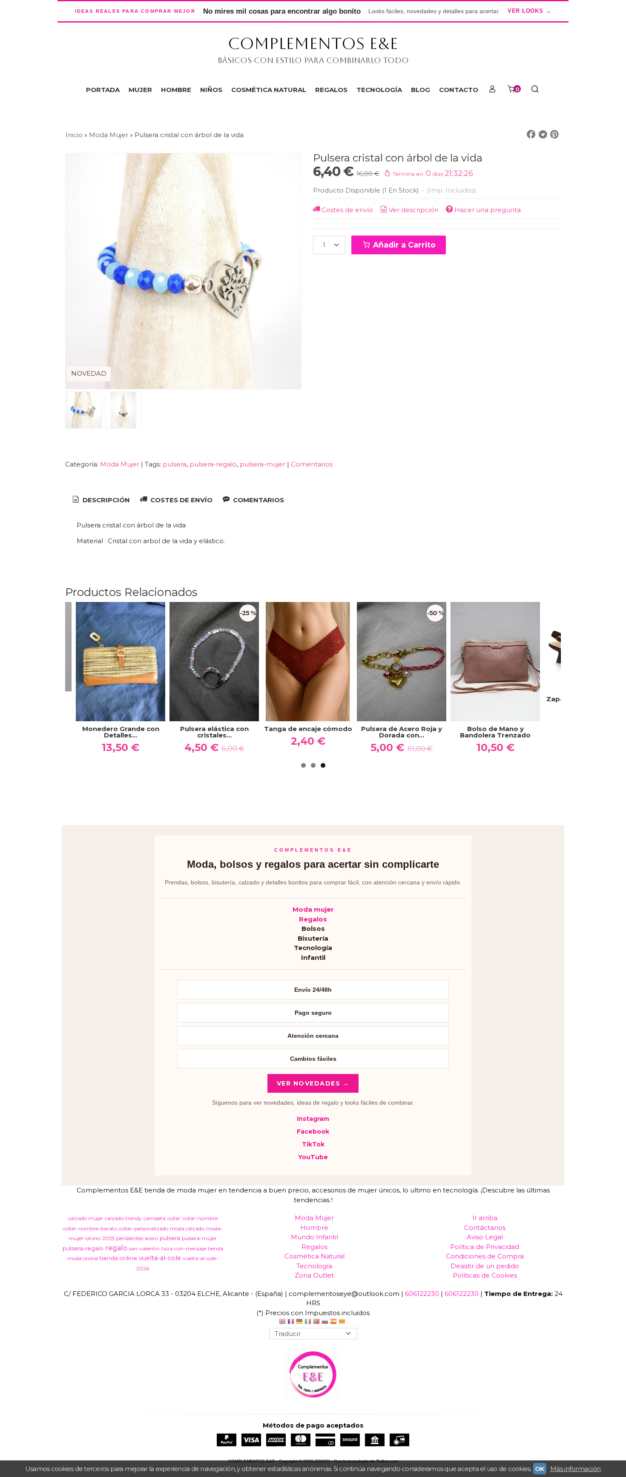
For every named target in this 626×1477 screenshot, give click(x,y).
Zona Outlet (314, 1275)
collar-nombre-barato (90, 1228)
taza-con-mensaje (183, 1248)
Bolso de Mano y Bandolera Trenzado (352, 732)
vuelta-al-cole (160, 1258)
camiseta (155, 1218)
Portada (103, 90)
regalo (116, 1248)
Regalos (313, 919)
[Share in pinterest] (554, 134)
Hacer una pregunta (487, 210)
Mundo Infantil (314, 1237)
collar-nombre (200, 1218)
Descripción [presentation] (105, 500)
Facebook (313, 1131)
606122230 (422, 1294)
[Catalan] (343, 1322)
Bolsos (313, 928)
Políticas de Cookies (485, 1275)
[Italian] (307, 1322)
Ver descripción (414, 210)
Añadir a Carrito (403, 244)
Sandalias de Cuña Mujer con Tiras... (540, 702)
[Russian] (325, 1322)
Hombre (314, 1228)
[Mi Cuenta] (492, 90)
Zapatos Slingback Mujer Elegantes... (446, 702)
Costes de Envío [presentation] (180, 500)
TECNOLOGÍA (379, 90)
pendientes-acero (137, 1238)
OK (540, 1469)
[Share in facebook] (531, 134)
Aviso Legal (485, 1237)
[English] (282, 1322)
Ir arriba (484, 1218)
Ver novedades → (313, 1083)
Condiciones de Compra (485, 1256)
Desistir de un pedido (485, 1266)
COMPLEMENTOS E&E (313, 43)
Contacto (458, 90)
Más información (575, 1469)
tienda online (118, 1258)
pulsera (175, 464)
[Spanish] (333, 1322)
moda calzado (187, 1228)
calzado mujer (85, 1218)
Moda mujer (313, 909)
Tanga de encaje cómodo (165, 729)
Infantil (313, 957)
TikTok (313, 1144)
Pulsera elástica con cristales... (71, 732)
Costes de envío (347, 210)
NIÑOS (211, 90)
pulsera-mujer (262, 464)
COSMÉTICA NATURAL (268, 90)
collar (174, 1218)
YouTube (313, 1157)
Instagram (313, 1119)
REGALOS (331, 90)
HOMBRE (176, 90)
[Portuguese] (316, 1322)
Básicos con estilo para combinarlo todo (313, 60)
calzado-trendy (123, 1218)
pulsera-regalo (213, 464)
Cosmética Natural (314, 1256)
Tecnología (313, 948)
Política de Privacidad (484, 1247)
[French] (290, 1322)
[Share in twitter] (543, 134)
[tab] (100, 500)
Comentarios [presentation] (257, 500)
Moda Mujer (120, 464)
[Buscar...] (534, 90)
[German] (299, 1322)
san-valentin (144, 1248)
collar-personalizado (143, 1228)
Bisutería (313, 938)
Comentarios (312, 464)
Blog (420, 90)
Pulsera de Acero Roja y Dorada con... (258, 732)
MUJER (140, 90)
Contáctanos (484, 1228)
